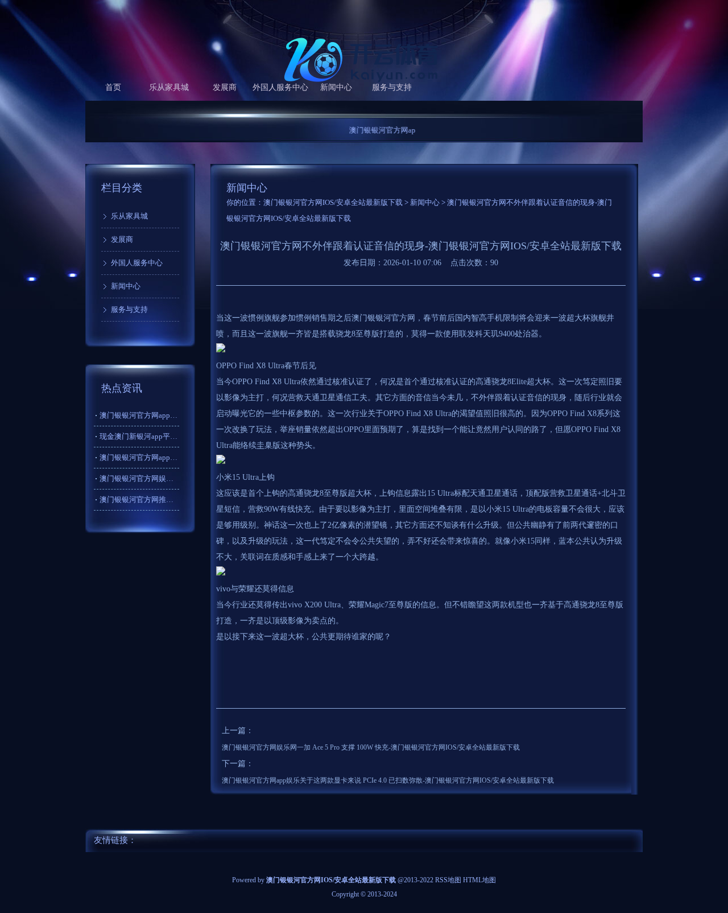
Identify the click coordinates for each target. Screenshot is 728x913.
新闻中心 (336, 87)
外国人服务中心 (280, 87)
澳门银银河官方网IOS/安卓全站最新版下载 (333, 202)
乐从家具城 (169, 87)
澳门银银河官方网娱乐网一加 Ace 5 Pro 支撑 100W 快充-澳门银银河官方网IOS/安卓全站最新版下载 (371, 747)
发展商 (225, 87)
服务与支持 (392, 87)
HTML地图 (479, 880)
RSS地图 (448, 880)
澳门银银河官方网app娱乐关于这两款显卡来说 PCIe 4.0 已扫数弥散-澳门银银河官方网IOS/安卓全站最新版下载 (388, 780)
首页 (113, 87)
